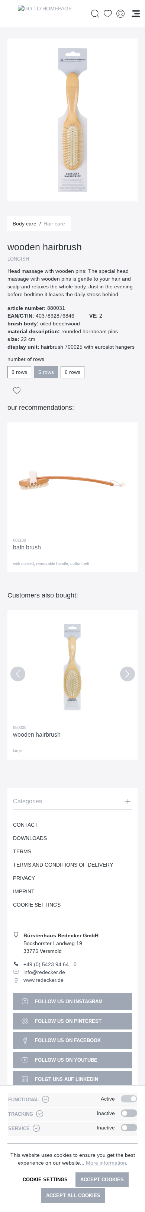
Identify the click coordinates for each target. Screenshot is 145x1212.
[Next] (127, 675)
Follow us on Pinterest (67, 1021)
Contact (25, 825)
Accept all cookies (73, 1195)
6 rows (72, 372)
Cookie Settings (37, 905)
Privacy (24, 878)
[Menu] (136, 13)
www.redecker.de (43, 980)
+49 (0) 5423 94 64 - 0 (50, 964)
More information (106, 1163)
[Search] (95, 14)
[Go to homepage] (44, 13)
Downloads (30, 838)
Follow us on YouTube (65, 1060)
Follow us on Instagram (68, 1001)
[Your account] (120, 14)
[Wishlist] (108, 14)
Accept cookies (102, 1179)
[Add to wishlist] (16, 390)
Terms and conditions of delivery (63, 865)
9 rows (19, 372)
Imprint (24, 891)
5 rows (46, 372)
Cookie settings (45, 1179)
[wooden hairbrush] (72, 667)
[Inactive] (129, 1113)
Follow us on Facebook (67, 1040)
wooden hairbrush (37, 734)
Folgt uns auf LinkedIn (65, 1079)
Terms (22, 851)
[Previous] (17, 675)
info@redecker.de (44, 972)
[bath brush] (72, 480)
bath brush (27, 547)
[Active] (129, 1098)
